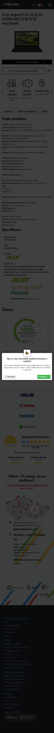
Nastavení (11, 376)
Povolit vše (43, 376)
